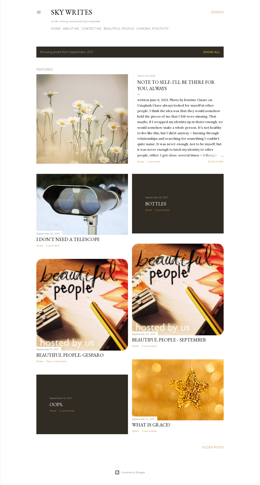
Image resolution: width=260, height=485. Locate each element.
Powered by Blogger (133, 472)
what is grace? (151, 425)
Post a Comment (56, 361)
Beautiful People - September (169, 340)
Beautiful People (119, 29)
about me (71, 29)
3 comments (149, 346)
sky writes (71, 12)
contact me (91, 29)
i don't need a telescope (68, 239)
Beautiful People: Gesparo (70, 355)
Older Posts (213, 447)
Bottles (155, 204)
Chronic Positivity (152, 29)
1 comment (153, 161)
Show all (211, 52)
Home (56, 29)
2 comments (149, 431)
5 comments (162, 209)
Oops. (56, 404)
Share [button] (140, 161)
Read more (216, 161)
